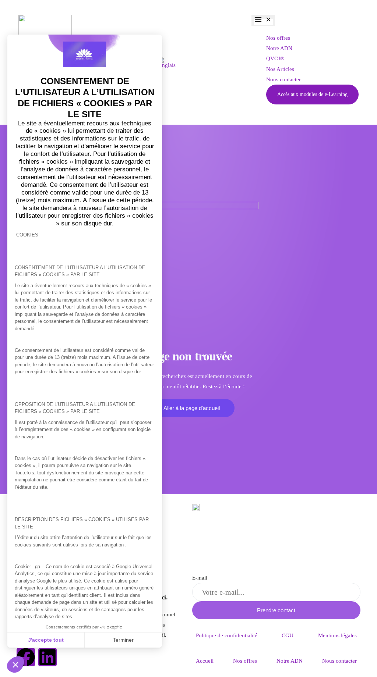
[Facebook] (26, 657)
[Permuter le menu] (263, 20)
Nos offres (245, 661)
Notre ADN (289, 661)
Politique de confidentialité (226, 635)
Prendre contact (276, 610)
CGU (287, 635)
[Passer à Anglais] (166, 62)
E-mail (199, 578)
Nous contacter (339, 661)
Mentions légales (337, 635)
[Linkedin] (47, 657)
